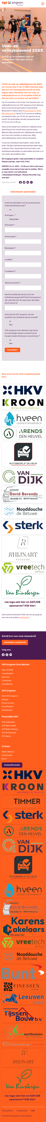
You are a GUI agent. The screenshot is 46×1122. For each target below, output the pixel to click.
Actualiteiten (7, 684)
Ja (10, 209)
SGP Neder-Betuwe (10, 729)
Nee (11, 325)
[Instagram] (7, 654)
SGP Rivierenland (9, 725)
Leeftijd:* (9, 259)
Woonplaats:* (10, 248)
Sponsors (6, 677)
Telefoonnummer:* (12, 283)
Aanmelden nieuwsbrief (15, 642)
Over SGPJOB (7, 670)
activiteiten (24, 617)
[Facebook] (3, 654)
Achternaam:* (10, 236)
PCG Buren (6, 736)
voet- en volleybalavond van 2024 (26, 84)
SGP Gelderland (8, 722)
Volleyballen (14, 219)
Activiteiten (9, 10)
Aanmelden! (12, 350)
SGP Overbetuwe (9, 732)
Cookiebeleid (21, 1111)
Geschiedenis (7, 673)
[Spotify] (10, 654)
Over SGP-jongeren (10, 696)
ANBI (33, 1111)
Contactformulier (12, 765)
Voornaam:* (10, 225)
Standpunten (7, 710)
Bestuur (5, 699)
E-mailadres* (10, 271)
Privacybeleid (7, 1111)
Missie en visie (8, 703)
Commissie (6, 680)
